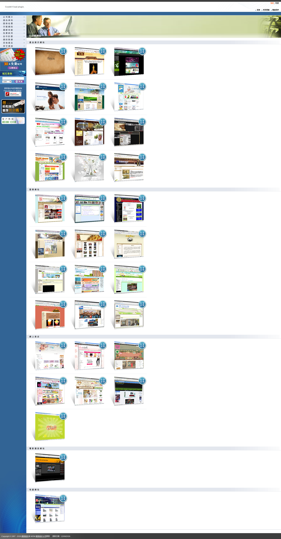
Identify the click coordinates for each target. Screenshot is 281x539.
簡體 (277, 3)
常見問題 (266, 10)
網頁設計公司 (41, 536)
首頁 (258, 10)
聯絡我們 (275, 10)
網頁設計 (25, 536)
